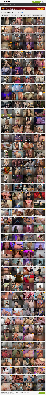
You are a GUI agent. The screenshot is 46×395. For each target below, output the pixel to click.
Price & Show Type (25, 15)
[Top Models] (12, 1)
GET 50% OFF (40, 8)
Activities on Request (38, 15)
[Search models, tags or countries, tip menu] (44, 4)
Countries (15, 15)
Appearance (6, 15)
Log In (43, 1)
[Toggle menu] (1, 1)
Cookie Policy (11, 393)
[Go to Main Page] (7, 1)
